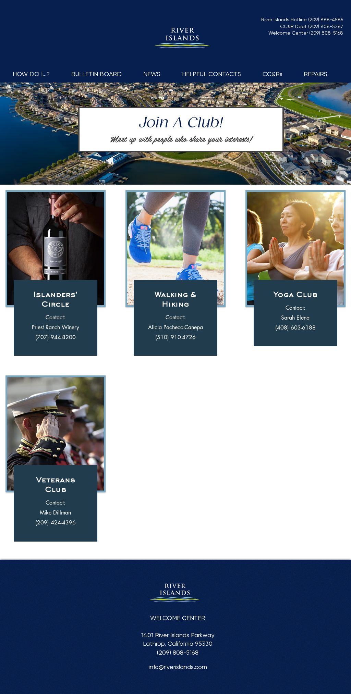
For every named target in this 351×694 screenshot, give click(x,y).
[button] (37, 74)
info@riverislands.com (178, 666)
